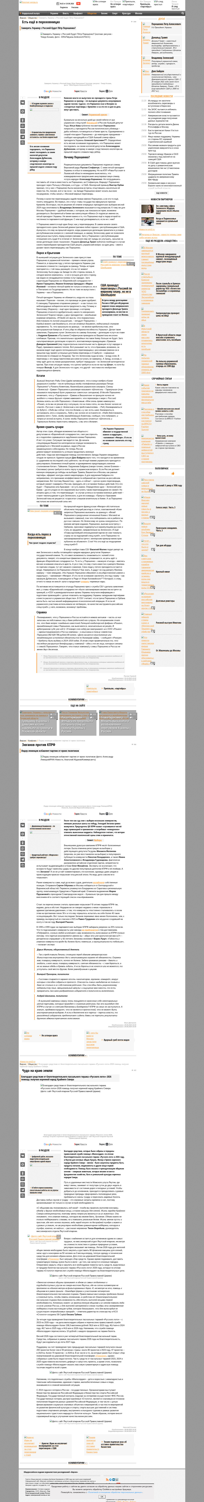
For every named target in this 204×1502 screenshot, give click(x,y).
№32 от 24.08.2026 (67, 3)
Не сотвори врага (115, 5)
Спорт (115, 13)
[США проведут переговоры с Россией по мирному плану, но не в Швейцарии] (117, 271)
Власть (66, 13)
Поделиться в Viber (22, 131)
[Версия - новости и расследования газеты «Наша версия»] (38, 7)
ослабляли (98, 882)
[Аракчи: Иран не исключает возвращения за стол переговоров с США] (30, 1446)
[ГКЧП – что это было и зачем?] (147, 545)
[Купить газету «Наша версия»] (58, 3)
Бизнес (104, 13)
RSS (107, 1479)
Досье (161, 18)
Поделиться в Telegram (22, 137)
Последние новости (162, 96)
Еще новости (161, 193)
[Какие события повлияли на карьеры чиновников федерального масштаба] (147, 394)
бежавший (92, 123)
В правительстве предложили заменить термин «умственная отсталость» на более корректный (43, 134)
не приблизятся (90, 930)
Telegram (110, 1479)
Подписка (64, 7)
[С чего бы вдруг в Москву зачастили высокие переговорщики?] (92, 1040)
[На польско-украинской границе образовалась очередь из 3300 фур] (147, 364)
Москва (138, 13)
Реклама (74, 7)
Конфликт (78, 13)
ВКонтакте (113, 1479)
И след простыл (175, 7)
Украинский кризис (98, 114)
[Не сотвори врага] (30, 1035)
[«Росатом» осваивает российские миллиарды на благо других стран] (147, 601)
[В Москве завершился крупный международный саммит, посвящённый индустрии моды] (147, 258)
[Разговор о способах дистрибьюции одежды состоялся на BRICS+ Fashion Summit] (147, 419)
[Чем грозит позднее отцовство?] (44, 520)
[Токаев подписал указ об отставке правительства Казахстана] (92, 1444)
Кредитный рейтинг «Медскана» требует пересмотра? (44, 856)
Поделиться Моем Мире (22, 111)
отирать (85, 581)
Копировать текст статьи (22, 142)
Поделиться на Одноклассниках (22, 120)
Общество (92, 13)
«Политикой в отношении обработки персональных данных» (115, 1492)
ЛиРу (116, 1479)
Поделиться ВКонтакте (22, 102)
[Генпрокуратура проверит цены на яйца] (147, 314)
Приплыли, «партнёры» (146, 5)
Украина (54, 13)
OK (102, 1497)
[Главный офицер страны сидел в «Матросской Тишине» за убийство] (147, 623)
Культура (126, 13)
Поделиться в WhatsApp (22, 126)
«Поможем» (53, 1259)
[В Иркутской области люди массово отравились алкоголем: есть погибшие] (147, 337)
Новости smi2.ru (27, 1061)
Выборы (98, 840)
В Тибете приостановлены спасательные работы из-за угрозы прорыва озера (44, 1190)
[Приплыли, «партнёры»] (92, 689)
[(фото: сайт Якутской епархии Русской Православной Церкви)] (44, 1238)
